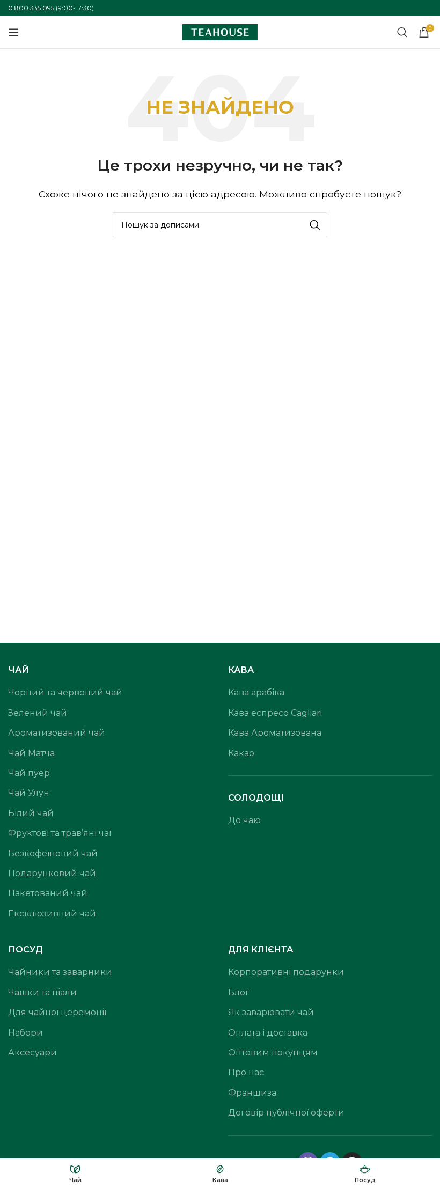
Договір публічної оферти (286, 1113)
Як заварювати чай (271, 1012)
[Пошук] (402, 32)
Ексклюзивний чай (52, 913)
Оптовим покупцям (273, 1052)
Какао (241, 753)
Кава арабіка (256, 692)
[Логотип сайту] (220, 31)
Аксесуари (32, 1052)
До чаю (244, 820)
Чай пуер (29, 773)
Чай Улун (28, 793)
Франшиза (252, 1093)
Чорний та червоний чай (65, 692)
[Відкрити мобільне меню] (13, 32)
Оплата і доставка (267, 1033)
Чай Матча (31, 753)
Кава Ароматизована (274, 733)
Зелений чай (37, 713)
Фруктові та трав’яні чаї (59, 833)
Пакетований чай (47, 893)
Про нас (246, 1072)
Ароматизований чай (56, 733)
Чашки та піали (42, 992)
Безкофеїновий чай (53, 853)
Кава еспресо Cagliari (275, 713)
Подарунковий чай (52, 873)
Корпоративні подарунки (286, 972)
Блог (239, 992)
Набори (25, 1033)
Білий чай (31, 813)
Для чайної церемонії (57, 1012)
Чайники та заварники (60, 972)
